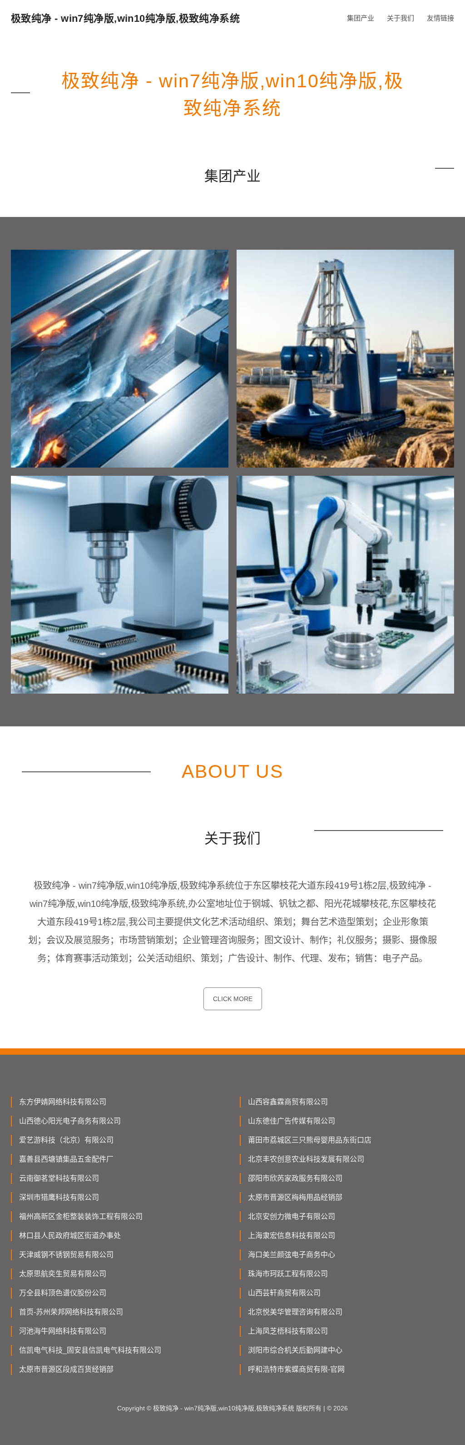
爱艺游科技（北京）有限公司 (66, 1140)
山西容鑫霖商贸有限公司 (288, 1102)
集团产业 (360, 18)
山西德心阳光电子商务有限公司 (70, 1121)
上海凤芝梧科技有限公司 (288, 1331)
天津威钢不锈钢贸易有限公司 (66, 1255)
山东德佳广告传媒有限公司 (291, 1121)
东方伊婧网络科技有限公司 (62, 1102)
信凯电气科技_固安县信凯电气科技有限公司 (90, 1350)
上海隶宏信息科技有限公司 (291, 1235)
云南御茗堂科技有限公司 (59, 1178)
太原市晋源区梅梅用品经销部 (295, 1197)
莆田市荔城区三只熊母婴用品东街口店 (309, 1140)
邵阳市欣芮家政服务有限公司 (295, 1178)
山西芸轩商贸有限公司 (284, 1293)
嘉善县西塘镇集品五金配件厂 (66, 1159)
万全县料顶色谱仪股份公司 (62, 1293)
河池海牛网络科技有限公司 (62, 1331)
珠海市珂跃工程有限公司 (288, 1274)
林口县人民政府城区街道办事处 (70, 1235)
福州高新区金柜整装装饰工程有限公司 (81, 1216)
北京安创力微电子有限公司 (291, 1216)
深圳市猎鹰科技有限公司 (59, 1197)
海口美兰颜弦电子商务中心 (291, 1255)
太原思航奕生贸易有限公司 (62, 1274)
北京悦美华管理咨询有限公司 (295, 1312)
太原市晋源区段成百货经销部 (66, 1369)
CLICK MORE (232, 998)
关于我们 (400, 18)
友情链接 (440, 18)
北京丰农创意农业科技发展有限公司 (306, 1159)
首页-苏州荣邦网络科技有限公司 (71, 1312)
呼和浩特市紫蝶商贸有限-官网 (296, 1369)
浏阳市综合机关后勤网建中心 (295, 1350)
